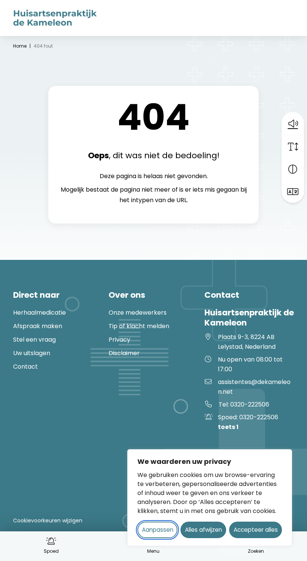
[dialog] (209, 497)
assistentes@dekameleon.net (254, 387)
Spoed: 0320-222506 (248, 422)
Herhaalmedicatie (39, 312)
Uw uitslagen (31, 353)
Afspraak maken (37, 326)
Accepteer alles (256, 530)
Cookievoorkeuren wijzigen (47, 520)
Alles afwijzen (203, 530)
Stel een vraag (34, 339)
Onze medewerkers (138, 312)
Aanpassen (157, 530)
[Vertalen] (293, 191)
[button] (293, 123)
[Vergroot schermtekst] (293, 146)
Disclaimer (124, 353)
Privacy (119, 339)
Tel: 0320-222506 (244, 404)
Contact (25, 366)
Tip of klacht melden (139, 326)
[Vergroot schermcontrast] (293, 169)
